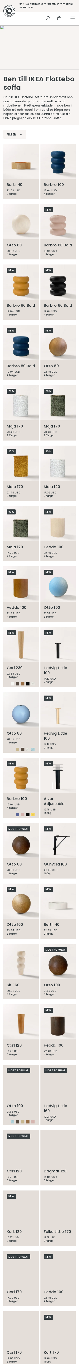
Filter (11, 134)
